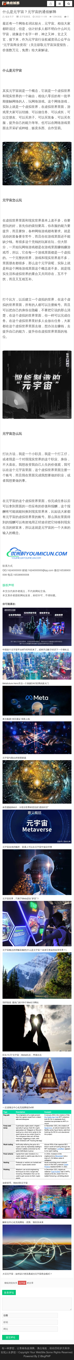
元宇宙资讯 (24, 16)
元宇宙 (22, 1282)
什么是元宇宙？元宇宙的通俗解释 (29, 11)
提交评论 (10, 1337)
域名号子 (9, 16)
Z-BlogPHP (44, 1356)
